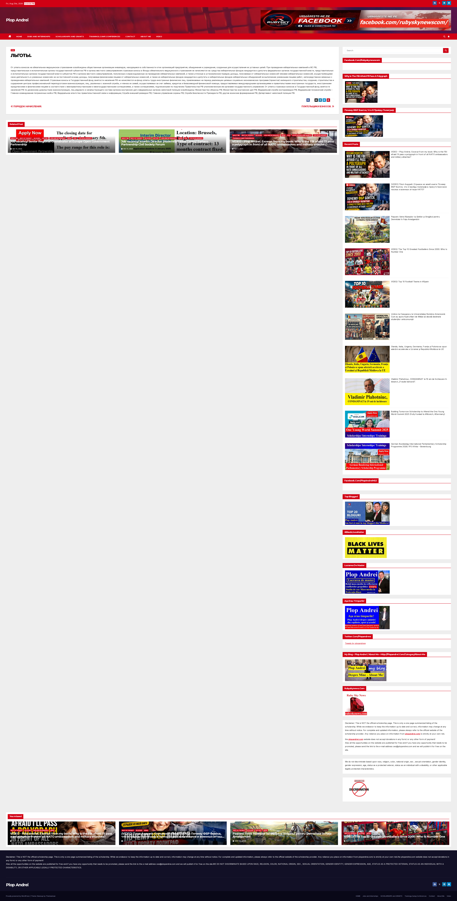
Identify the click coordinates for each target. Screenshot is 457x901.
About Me (146, 36)
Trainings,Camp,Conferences (104, 36)
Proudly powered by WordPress (18, 896)
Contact (130, 36)
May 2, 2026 (351, 841)
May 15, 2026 (240, 841)
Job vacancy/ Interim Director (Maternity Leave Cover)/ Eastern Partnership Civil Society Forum (164, 143)
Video (159, 36)
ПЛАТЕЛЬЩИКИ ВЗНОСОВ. (317, 106)
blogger (37, 138)
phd (12, 50)
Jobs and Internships (38, 36)
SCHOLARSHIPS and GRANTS (70, 36)
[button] (444, 36)
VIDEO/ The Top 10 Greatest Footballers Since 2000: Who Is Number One (394, 836)
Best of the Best (26, 138)
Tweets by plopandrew (355, 643)
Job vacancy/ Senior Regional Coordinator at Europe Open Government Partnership (59, 143)
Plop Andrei (17, 19)
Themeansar (50, 896)
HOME (19, 36)
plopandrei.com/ (412, 734)
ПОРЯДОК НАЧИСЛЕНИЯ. (27, 106)
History (45, 138)
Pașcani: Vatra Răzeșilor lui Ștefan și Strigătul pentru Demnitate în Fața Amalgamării (282, 835)
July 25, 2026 (18, 841)
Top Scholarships (85, 138)
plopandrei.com (355, 739)
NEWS (69, 138)
